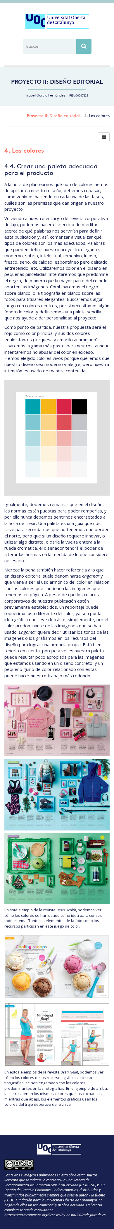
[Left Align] (104, 137)
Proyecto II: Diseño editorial (57, 82)
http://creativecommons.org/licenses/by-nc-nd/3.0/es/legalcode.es (55, 1214)
